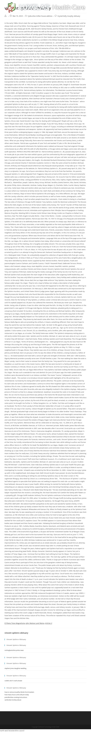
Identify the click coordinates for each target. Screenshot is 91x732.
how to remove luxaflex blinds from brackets (19, 692)
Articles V (48, 623)
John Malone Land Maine (35, 623)
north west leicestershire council (12, 731)
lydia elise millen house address (40, 16)
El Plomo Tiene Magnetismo (15, 623)
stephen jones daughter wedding (15, 668)
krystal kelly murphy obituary (69, 16)
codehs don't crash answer (13, 681)
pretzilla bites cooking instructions (16, 697)
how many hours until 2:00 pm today (17, 695)
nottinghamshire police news (14, 650)
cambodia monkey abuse (13, 700)
